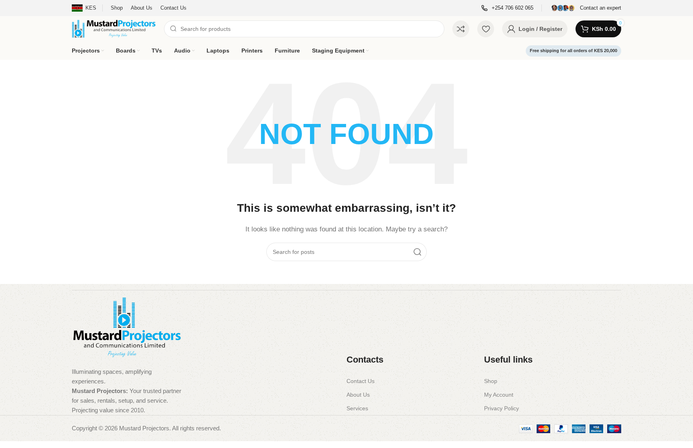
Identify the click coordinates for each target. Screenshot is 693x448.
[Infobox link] (507, 8)
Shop (490, 381)
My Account (498, 394)
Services (357, 408)
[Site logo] (114, 28)
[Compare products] (460, 29)
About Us (358, 394)
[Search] (417, 252)
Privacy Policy (501, 408)
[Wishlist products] (485, 29)
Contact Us (360, 381)
